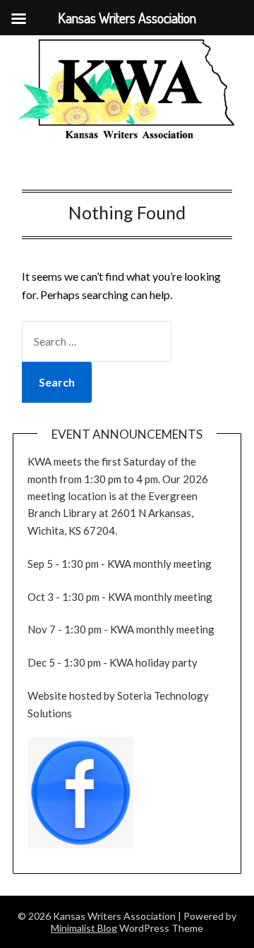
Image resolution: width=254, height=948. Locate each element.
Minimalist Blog (84, 928)
